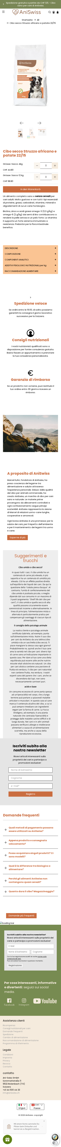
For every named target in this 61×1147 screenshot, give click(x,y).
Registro (30, 794)
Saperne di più (17, 537)
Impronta (7, 1057)
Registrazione (15, 965)
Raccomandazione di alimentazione (21, 1040)
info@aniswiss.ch (11, 1092)
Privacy (6, 1060)
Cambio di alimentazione (15, 1037)
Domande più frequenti (21, 915)
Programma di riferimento (16, 1043)
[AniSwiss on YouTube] (45, 1002)
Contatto (7, 1066)
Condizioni (8, 1054)
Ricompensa (9, 1025)
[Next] (39, 123)
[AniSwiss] (26, 12)
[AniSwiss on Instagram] (24, 1005)
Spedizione (8, 1034)
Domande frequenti (13, 1031)
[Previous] (21, 123)
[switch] (55, 1142)
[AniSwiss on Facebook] (9, 1005)
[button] (30, 248)
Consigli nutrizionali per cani (16, 1028)
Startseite (27, 20)
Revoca (6, 1063)
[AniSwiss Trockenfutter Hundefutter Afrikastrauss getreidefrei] (30, 77)
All (38, 20)
